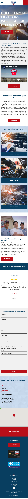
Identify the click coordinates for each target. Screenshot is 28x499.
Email (3, 330)
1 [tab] (13, 36)
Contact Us (7, 31)
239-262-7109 (4, 385)
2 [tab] (14, 36)
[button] (14, 416)
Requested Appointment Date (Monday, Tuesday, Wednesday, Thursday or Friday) (12, 347)
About (14, 479)
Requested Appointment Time (7, 341)
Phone (3, 325)
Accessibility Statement (14, 495)
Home (14, 474)
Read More (14, 293)
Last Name (4, 319)
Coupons (14, 478)
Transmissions (14, 475)
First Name (4, 314)
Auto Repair (14, 477)
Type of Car (4, 335)
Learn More (14, 120)
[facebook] (14, 488)
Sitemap (14, 494)
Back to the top (15, 431)
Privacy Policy (14, 492)
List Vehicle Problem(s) (6, 353)
